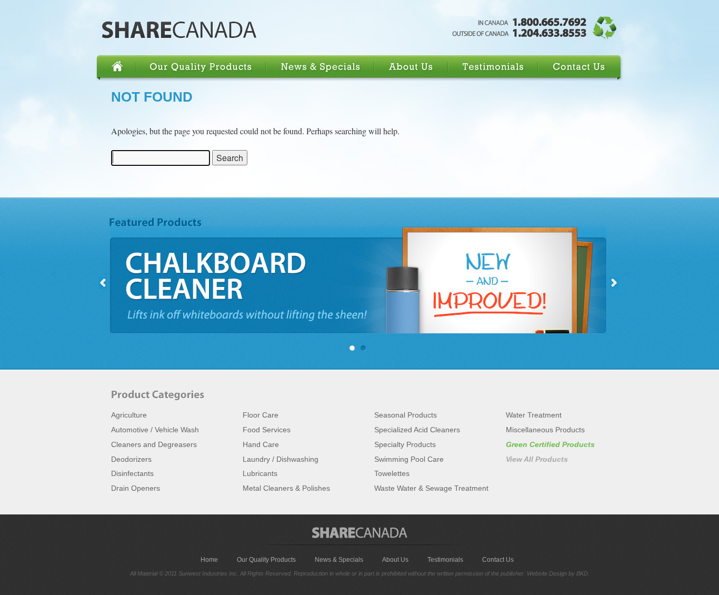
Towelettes (392, 474)
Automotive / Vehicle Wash (155, 430)
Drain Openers (135, 488)
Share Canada (179, 30)
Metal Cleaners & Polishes (286, 488)
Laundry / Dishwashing (280, 459)
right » (614, 283)
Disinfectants (132, 474)
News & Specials (321, 67)
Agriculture (129, 415)
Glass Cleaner (366, 348)
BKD (582, 573)
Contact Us (579, 67)
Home (117, 67)
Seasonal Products (405, 415)
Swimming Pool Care (409, 459)
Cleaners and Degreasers (154, 445)
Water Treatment (534, 415)
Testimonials (495, 67)
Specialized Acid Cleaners (417, 430)
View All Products (537, 459)
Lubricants (260, 474)
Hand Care (261, 445)
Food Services (267, 430)
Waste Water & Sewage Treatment (431, 488)
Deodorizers (131, 459)
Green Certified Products (550, 445)
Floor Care (260, 415)
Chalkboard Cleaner (357, 280)
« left (102, 283)
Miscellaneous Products (545, 430)
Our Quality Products (202, 67)
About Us (412, 67)
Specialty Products (405, 445)
